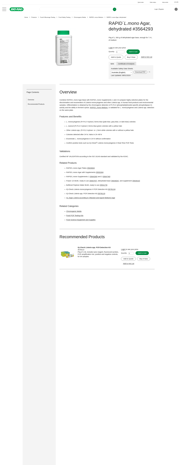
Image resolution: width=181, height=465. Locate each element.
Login (111, 48)
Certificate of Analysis (126, 64)
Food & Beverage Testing (47, 17)
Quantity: (112, 51)
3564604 (115, 181)
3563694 (91, 168)
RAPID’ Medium (99, 108)
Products (34, 17)
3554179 (103, 185)
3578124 (111, 189)
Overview (31, 100)
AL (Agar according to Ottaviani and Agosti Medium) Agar (90, 198)
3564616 (136, 181)
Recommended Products (36, 104)
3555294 (99, 172)
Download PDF (140, 72)
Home (26, 17)
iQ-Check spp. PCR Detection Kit (94, 247)
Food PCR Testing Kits (74, 216)
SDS (112, 64)
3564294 (93, 177)
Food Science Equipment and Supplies (80, 220)
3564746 (106, 177)
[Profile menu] (168, 9)
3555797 (93, 181)
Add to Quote (116, 57)
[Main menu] (4, 9)
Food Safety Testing (64, 17)
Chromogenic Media (80, 17)
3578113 (101, 194)
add (149, 72)
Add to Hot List (146, 57)
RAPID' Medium (96, 17)
